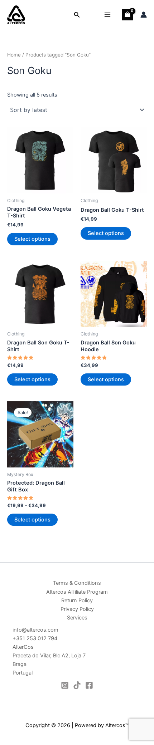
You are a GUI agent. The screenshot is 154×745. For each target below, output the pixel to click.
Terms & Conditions (77, 583)
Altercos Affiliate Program (77, 592)
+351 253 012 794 (35, 638)
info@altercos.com (35, 630)
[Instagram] (65, 685)
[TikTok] (77, 685)
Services (77, 617)
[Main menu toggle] (107, 15)
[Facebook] (89, 685)
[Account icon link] (143, 14)
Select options (32, 239)
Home (14, 55)
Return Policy (77, 600)
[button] (77, 14)
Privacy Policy (77, 609)
